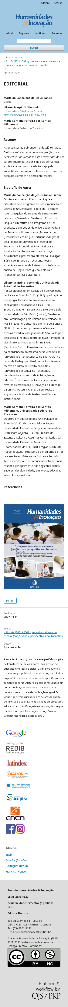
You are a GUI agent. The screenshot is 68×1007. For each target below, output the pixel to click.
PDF (11, 601)
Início (7, 57)
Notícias (40, 33)
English (10, 854)
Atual (9, 33)
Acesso (58, 3)
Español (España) (16, 860)
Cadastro (44, 3)
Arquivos (24, 33)
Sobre (56, 33)
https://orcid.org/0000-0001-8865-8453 (25, 115)
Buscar (34, 47)
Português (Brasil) (17, 866)
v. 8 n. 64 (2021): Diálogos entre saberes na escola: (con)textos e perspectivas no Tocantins (32, 63)
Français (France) (16, 871)
